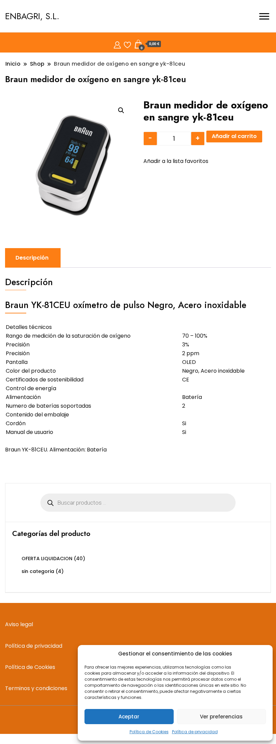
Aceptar (128, 716)
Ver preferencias (221, 716)
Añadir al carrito (234, 136)
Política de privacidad (195, 732)
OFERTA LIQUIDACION (47, 558)
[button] (121, 110)
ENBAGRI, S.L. (32, 16)
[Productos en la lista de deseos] (127, 44)
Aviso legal (19, 624)
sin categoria (38, 571)
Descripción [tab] (31, 258)
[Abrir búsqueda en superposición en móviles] (138, 502)
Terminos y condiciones (36, 688)
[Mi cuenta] (117, 44)
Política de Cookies (149, 732)
